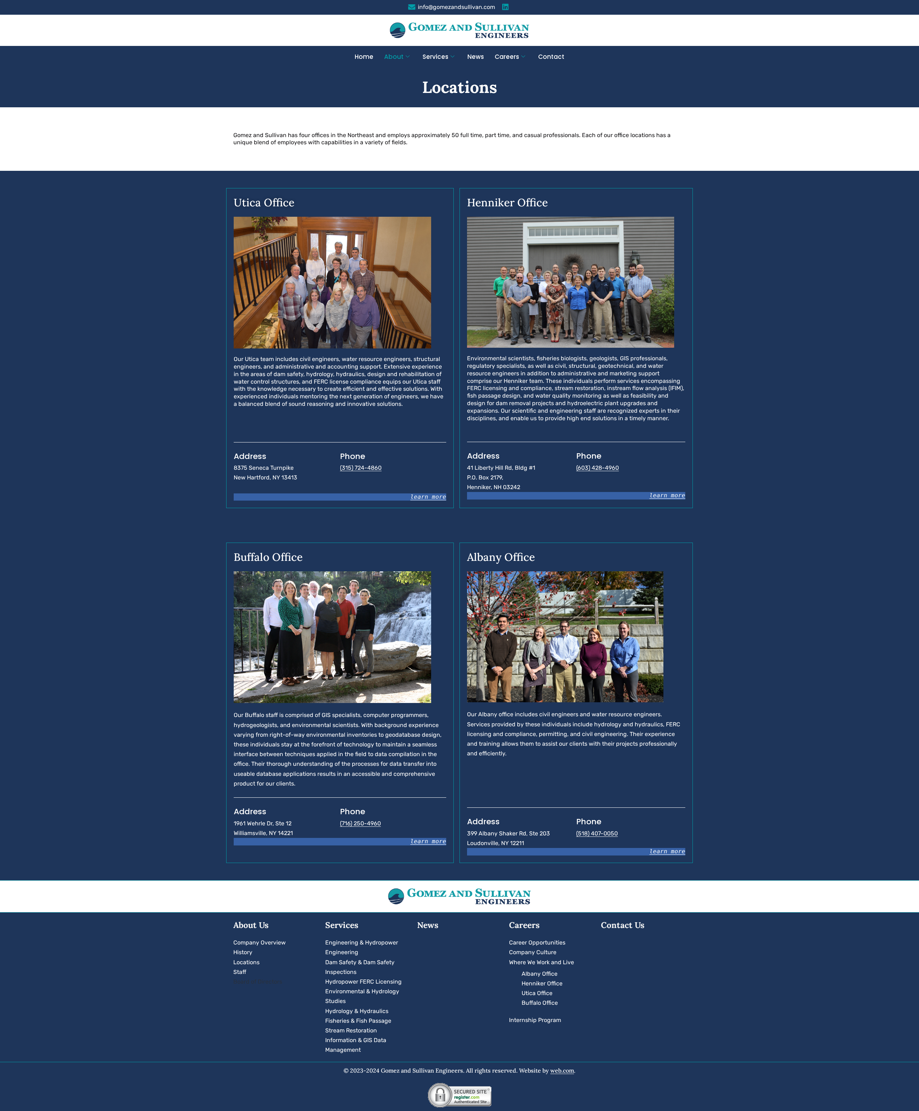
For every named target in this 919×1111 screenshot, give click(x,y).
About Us (251, 925)
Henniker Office (542, 983)
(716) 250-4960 (360, 823)
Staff (239, 972)
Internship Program (535, 1020)
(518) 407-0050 (597, 833)
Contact (551, 56)
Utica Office (537, 993)
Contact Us (622, 925)
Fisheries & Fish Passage (358, 1020)
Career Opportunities (537, 942)
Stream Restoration (351, 1030)
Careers (507, 56)
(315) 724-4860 (361, 467)
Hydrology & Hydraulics (356, 1011)
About (393, 56)
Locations (246, 962)
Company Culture (532, 952)
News (475, 56)
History (242, 952)
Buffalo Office (540, 1002)
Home (364, 56)
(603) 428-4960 (597, 467)
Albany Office (540, 973)
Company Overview (259, 942)
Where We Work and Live (541, 962)
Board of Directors (257, 981)
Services (435, 56)
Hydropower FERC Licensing (363, 981)
